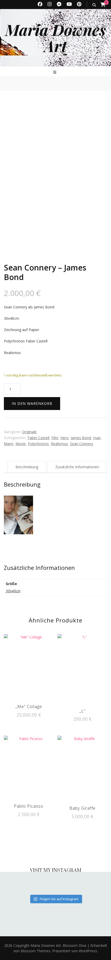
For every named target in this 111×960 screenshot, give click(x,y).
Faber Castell (38, 437)
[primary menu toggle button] (55, 72)
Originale (29, 431)
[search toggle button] (94, 5)
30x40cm (13, 590)
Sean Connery (81, 443)
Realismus (59, 443)
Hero (64, 437)
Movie (20, 443)
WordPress (88, 950)
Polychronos (38, 443)
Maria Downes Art (55, 37)
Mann (8, 443)
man (97, 437)
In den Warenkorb (32, 403)
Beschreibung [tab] (26, 466)
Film (54, 437)
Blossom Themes (35, 950)
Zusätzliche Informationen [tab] (77, 466)
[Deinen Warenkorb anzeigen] (103, 5)
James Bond (81, 437)
